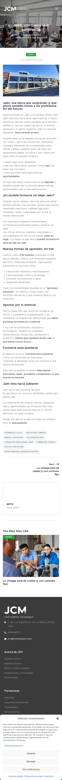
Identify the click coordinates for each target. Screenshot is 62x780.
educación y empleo (36, 433)
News (31, 54)
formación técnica (46, 442)
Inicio (14, 34)
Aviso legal (48, 776)
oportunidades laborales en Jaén (21, 452)
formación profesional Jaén (18, 442)
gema (10, 503)
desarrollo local (13, 433)
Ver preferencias (31, 769)
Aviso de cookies (16, 776)
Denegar (31, 761)
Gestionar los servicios (13, 745)
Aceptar (31, 753)
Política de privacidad (34, 776)
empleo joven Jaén (13, 437)
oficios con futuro (14, 447)
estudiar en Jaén (35, 437)
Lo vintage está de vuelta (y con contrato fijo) (29, 582)
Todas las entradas (31, 34)
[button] (57, 718)
